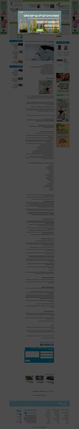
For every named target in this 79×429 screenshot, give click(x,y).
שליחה (39, 30)
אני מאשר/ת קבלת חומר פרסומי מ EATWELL (51, 28)
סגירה (20, 12)
